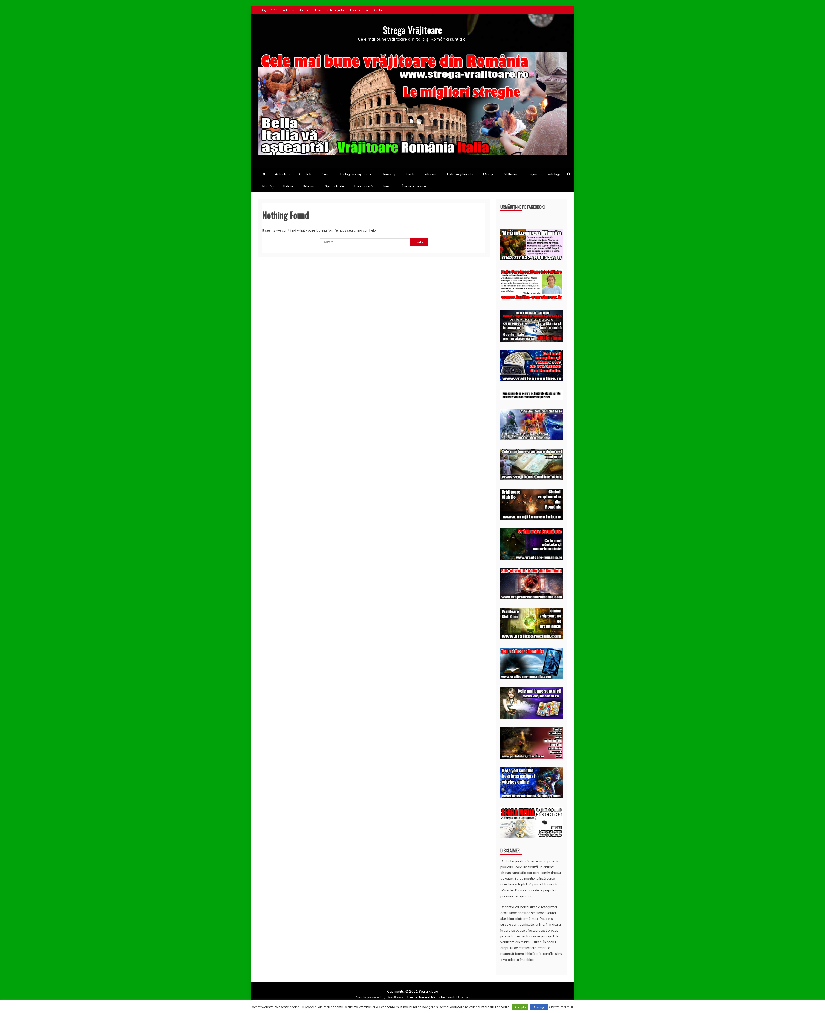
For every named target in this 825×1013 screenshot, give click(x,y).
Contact (379, 10)
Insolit (410, 174)
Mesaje (488, 174)
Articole (281, 174)
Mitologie (554, 174)
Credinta (305, 174)
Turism (387, 186)
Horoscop (389, 174)
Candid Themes (458, 997)
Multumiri (510, 174)
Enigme (532, 174)
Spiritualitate (334, 186)
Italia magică (363, 186)
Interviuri (430, 174)
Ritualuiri (309, 186)
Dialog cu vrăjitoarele (356, 174)
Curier (326, 174)
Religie (288, 186)
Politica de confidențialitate (329, 10)
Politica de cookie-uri (294, 10)
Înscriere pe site (360, 10)
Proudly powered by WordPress (379, 997)
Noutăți (268, 186)
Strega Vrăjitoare (412, 30)
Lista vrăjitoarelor (460, 174)
